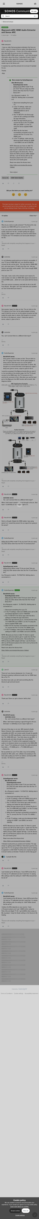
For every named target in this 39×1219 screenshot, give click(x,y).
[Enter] (3, 16)
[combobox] (19, 16)
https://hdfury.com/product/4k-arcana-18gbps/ (15, 650)
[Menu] (3, 3)
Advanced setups (8, 22)
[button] (2, 11)
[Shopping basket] (35, 3)
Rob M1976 (7, 41)
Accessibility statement (31, 993)
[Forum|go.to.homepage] (16, 11)
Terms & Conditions (6, 993)
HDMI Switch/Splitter (17, 178)
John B (6, 670)
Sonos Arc (5, 178)
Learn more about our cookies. (19, 1206)
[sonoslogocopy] (19, 4)
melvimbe (7, 257)
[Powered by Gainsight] (19, 989)
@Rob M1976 (17, 87)
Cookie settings (18, 993)
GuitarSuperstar (9, 221)
